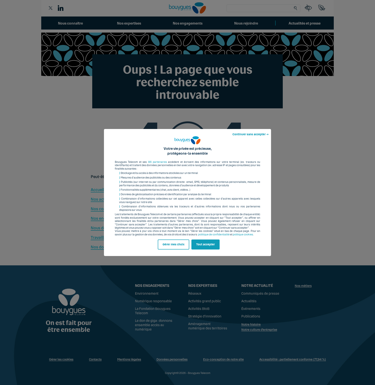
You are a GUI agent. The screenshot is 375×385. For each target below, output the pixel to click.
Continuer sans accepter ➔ (250, 134)
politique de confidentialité (214, 234)
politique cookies (243, 234)
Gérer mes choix (173, 244)
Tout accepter (205, 244)
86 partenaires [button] (157, 162)
